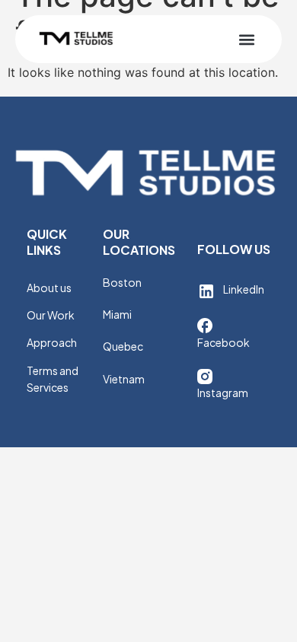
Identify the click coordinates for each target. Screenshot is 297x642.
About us (49, 287)
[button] (246, 39)
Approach (52, 342)
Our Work (51, 315)
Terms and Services (52, 379)
